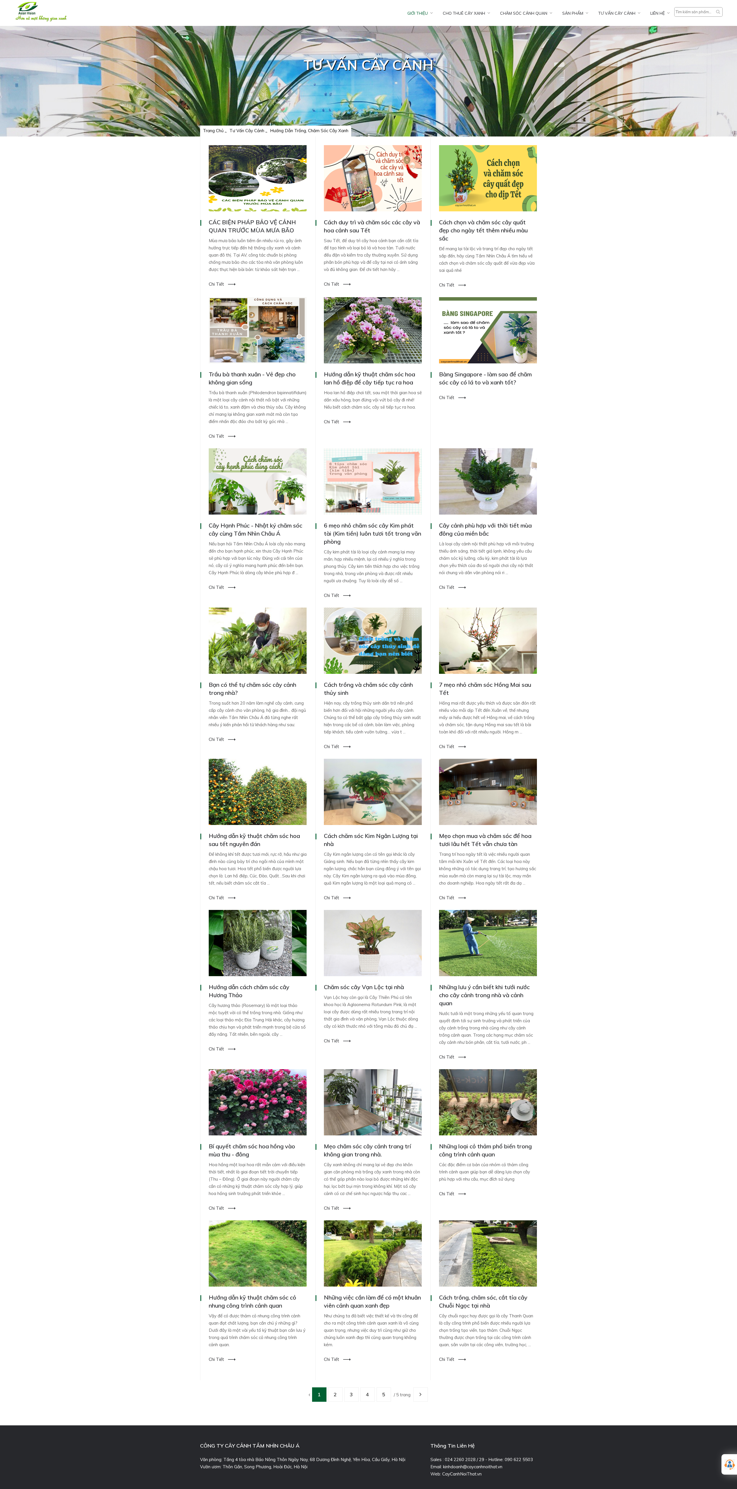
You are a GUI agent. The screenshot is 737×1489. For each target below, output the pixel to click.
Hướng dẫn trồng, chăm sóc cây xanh (309, 130)
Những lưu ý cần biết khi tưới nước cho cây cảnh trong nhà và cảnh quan (484, 995)
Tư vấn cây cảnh (616, 13)
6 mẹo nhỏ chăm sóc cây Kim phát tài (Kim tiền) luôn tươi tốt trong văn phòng (372, 533)
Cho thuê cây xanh (464, 13)
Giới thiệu (417, 13)
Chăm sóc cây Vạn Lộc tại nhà (364, 987)
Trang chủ (213, 130)
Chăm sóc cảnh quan (523, 13)
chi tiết (217, 284)
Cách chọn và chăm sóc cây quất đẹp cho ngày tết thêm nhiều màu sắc (483, 230)
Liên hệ (657, 13)
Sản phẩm (572, 13)
